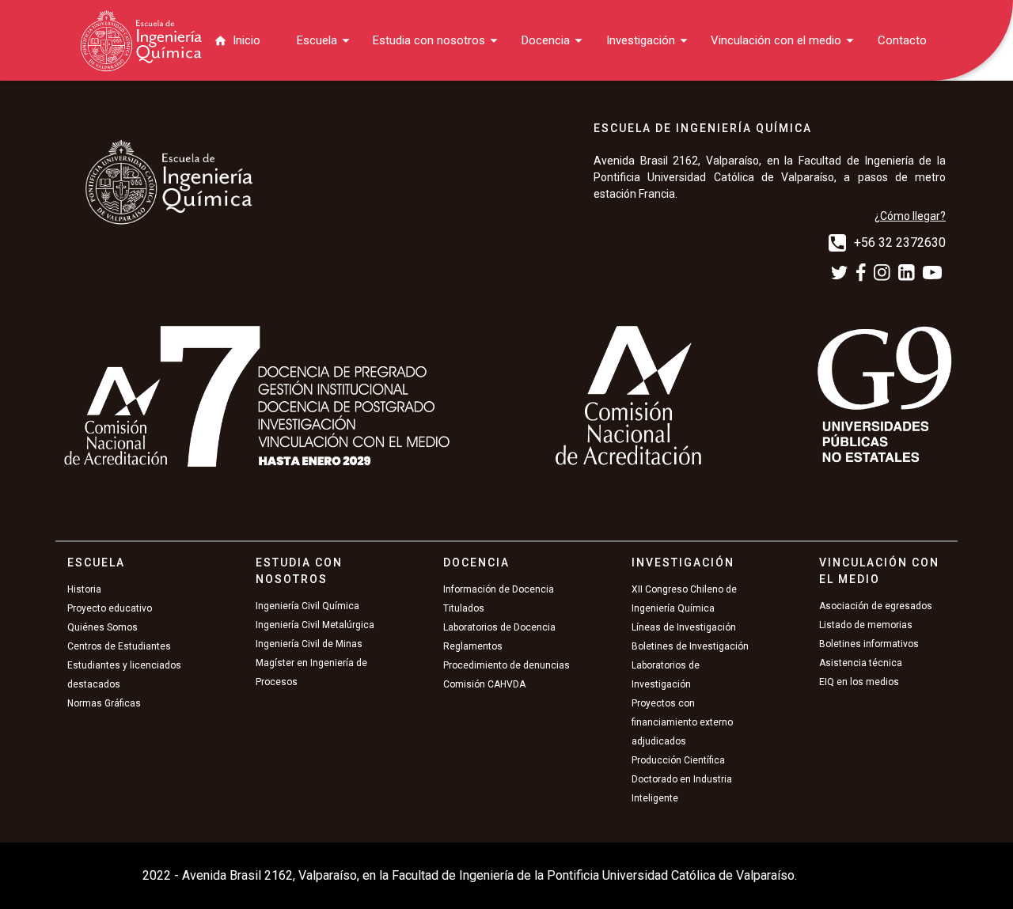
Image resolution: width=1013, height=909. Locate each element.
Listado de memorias (865, 625)
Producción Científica (678, 760)
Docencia (546, 40)
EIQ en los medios (859, 681)
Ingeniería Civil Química (307, 606)
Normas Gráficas (104, 703)
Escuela (317, 40)
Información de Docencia (498, 589)
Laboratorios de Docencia (499, 627)
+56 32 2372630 (900, 242)
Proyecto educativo (109, 608)
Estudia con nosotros (429, 40)
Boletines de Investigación (690, 646)
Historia (84, 589)
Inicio (246, 40)
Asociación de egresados (875, 606)
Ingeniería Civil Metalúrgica (315, 625)
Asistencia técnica (860, 662)
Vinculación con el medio (776, 40)
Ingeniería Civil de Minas (309, 644)
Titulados (463, 608)
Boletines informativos (869, 644)
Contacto (902, 40)
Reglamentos (473, 646)
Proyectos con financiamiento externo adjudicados (682, 722)
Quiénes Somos (102, 627)
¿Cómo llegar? (910, 216)
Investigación (640, 40)
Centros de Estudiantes (119, 646)
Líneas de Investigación (684, 627)
